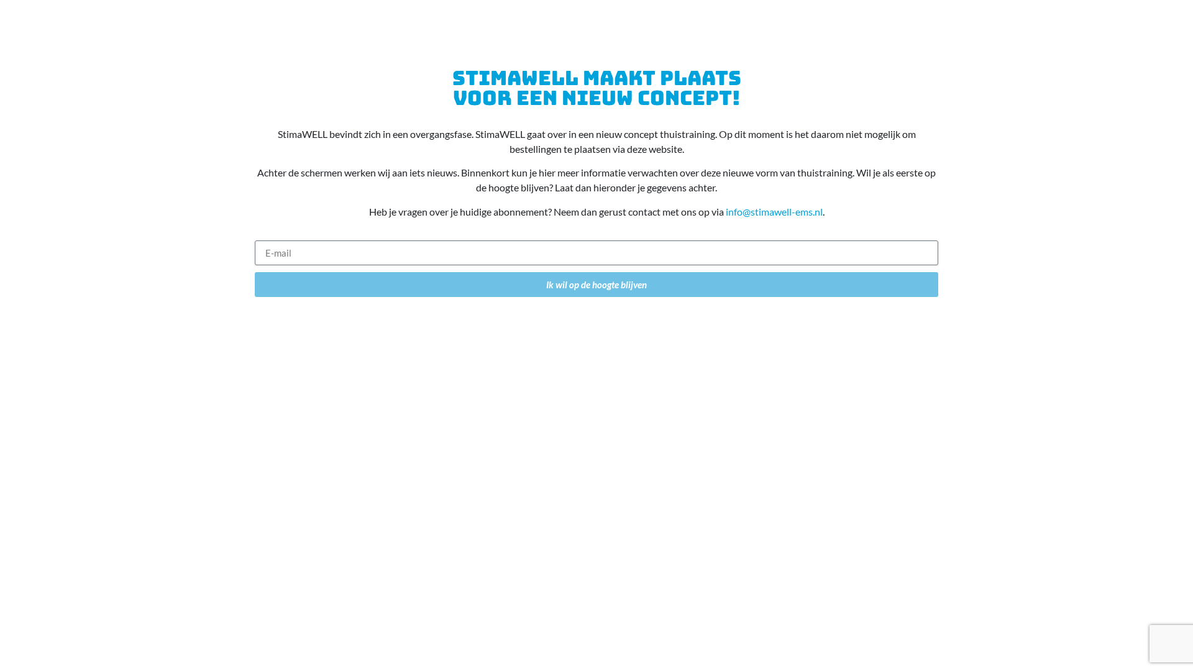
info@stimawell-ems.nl (774, 211)
